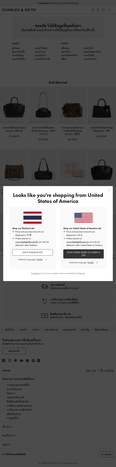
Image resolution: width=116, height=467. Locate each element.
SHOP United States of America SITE (83, 254)
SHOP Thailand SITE (33, 252)
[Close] (109, 190)
